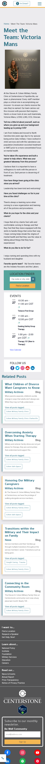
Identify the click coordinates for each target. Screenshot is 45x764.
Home (6, 24)
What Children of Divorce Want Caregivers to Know (22, 385)
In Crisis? (24, 3)
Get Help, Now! (8, 637)
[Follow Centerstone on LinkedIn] (33, 368)
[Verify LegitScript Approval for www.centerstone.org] (22, 709)
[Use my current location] (33, 279)
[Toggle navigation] (39, 3)
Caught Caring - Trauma (15, 562)
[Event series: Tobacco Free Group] (19, 307)
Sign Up (22, 742)
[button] (7, 753)
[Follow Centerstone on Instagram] (22, 368)
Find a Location (22, 286)
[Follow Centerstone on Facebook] (12, 368)
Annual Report (8, 677)
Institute (5, 651)
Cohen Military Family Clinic (17, 411)
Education (6, 660)
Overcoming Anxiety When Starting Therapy (20, 434)
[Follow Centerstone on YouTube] (28, 368)
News (8, 539)
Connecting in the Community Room (17, 585)
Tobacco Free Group (26, 311)
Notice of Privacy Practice (13, 683)
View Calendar (15, 350)
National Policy (8, 648)
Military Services (9, 657)
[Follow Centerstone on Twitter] (17, 368)
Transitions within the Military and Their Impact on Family (22, 532)
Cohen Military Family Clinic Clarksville (22, 418)
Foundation (7, 654)
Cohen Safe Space (13, 466)
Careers (5, 663)
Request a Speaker (10, 634)
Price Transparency (10, 680)
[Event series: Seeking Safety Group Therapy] (19, 322)
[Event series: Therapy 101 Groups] (28, 337)
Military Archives (14, 392)
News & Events (8, 674)
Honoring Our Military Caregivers (19, 482)
